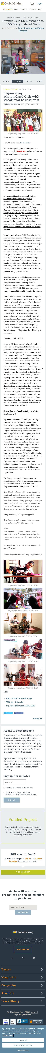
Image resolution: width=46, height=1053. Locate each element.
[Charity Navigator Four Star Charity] (6, 1022)
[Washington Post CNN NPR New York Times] (23, 1014)
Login (39, 3)
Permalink (37, 718)
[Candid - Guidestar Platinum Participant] (13, 1022)
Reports (17, 81)
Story (6, 81)
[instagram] (23, 958)
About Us (7, 993)
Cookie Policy (8, 1035)
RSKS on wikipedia (14, 702)
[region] (23, 1039)
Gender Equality (13, 17)
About (16, 9)
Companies (33, 9)
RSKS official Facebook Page (19, 698)
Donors (6, 969)
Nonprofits (23, 9)
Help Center (23, 949)
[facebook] (12, 958)
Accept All (23, 1040)
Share (40, 81)
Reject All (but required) (23, 1045)
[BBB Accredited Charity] (23, 1021)
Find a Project (23, 872)
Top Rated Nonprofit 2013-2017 (20, 705)
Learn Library (10, 1001)
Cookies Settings (23, 1050)
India (24, 17)
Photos (28, 81)
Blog (39, 9)
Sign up (11, 800)
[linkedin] (34, 958)
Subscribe (23, 912)
